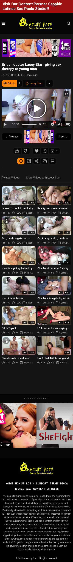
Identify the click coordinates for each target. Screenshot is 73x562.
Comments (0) (44, 161)
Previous (14, 136)
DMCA (64, 483)
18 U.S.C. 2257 (23, 488)
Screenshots (28, 161)
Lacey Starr (36, 83)
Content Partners (46, 488)
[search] (68, 23)
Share (36, 161)
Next (61, 136)
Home (9, 483)
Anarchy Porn (30, 558)
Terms (54, 483)
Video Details (20, 161)
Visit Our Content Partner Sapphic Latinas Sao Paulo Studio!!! (32, 6)
